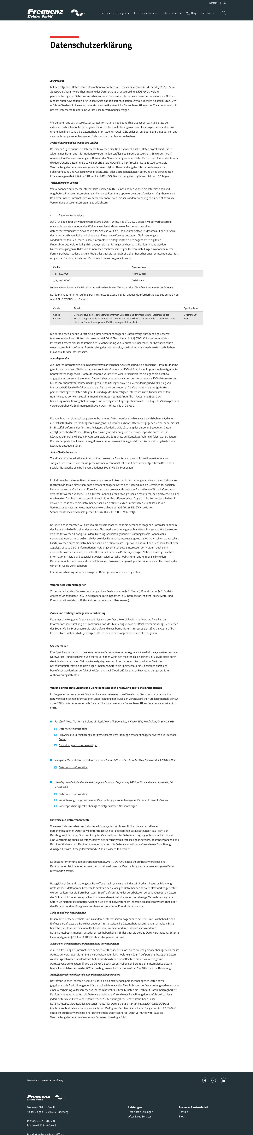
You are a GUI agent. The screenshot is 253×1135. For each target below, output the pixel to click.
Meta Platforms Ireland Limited (84, 721)
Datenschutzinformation (73, 729)
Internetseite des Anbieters (159, 287)
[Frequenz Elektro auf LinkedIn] (223, 1080)
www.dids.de (91, 1008)
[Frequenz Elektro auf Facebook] (205, 1080)
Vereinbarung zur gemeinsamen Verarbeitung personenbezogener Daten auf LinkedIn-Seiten (113, 800)
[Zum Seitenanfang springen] (246, 1128)
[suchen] (223, 13)
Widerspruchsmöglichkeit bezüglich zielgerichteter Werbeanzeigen (98, 806)
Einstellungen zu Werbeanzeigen (78, 745)
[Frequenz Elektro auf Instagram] (214, 1080)
